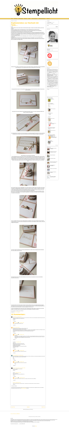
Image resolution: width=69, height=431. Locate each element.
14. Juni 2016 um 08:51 (17, 327)
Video (56, 85)
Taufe (57, 84)
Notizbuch (49, 81)
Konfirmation (49, 78)
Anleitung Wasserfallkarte (52, 158)
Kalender (54, 77)
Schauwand (50, 82)
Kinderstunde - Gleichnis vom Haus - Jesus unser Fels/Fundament (54, 162)
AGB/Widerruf (18, 413)
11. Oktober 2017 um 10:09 (18, 372)
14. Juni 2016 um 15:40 (21, 350)
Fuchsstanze (54, 73)
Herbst (55, 76)
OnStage (52, 81)
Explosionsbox (50, 72)
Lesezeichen (49, 79)
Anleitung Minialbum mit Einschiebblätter (52, 165)
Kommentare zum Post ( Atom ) (29, 409)
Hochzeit (48, 77)
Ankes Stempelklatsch (15, 355)
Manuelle (14, 382)
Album (53, 69)
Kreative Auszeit (49, 175)
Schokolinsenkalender (55, 82)
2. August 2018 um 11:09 (18, 382)
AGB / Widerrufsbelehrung (42, 18)
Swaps (50, 84)
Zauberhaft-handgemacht (50, 98)
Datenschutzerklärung (34, 18)
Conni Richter (16, 322)
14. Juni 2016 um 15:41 (21, 361)
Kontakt (29, 18)
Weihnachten (49, 86)
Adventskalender (49, 69)
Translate (52, 23)
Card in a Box (55, 70)
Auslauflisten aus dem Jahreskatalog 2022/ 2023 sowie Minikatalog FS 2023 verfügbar (54, 137)
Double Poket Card (50, 71)
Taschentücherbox (54, 84)
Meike (13, 327)
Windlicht (56, 86)
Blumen (48, 70)
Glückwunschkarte (50, 75)
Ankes (48, 108)
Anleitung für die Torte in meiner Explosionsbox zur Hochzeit (53, 151)
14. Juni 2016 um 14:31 (20, 355)
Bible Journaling (21, 18)
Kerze (57, 77)
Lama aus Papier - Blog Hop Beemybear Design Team (53, 176)
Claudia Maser (14, 316)
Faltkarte (55, 72)
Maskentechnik (55, 79)
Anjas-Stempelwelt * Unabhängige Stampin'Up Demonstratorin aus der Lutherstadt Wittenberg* (51, 135)
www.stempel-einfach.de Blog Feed (51, 127)
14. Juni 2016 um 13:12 (21, 334)
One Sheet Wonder (56, 81)
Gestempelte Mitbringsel (50, 103)
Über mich (25, 18)
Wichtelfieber (52, 141)
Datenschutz (15, 413)
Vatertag (48, 85)
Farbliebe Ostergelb (52, 118)
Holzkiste (51, 77)
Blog (12, 18)
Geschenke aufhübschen (53, 130)
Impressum (48, 18)
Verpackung (51, 85)
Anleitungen (15, 18)
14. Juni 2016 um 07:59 (18, 316)
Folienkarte (48, 73)
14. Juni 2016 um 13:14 (21, 322)
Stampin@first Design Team (52, 83)
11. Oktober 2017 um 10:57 (22, 377)
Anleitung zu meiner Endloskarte (53, 168)
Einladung (54, 71)
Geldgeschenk (55, 74)
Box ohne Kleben (52, 70)
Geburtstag (49, 74)
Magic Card (52, 79)
